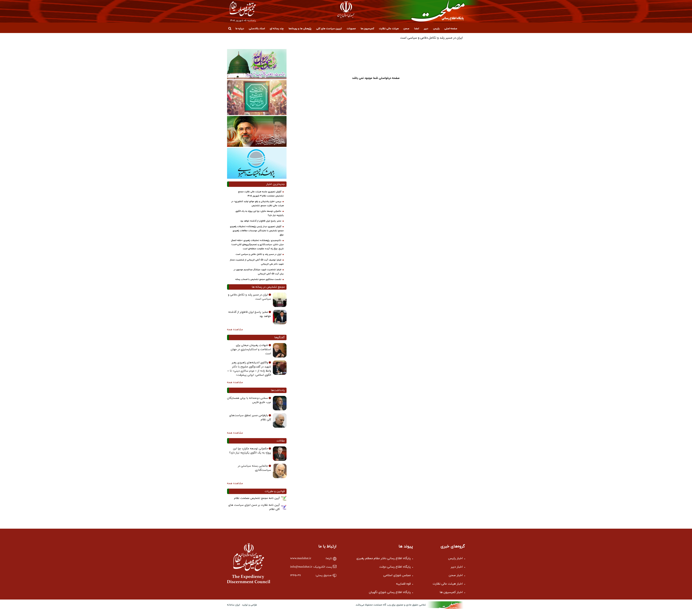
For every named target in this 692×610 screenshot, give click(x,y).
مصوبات (351, 28)
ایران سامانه (233, 605)
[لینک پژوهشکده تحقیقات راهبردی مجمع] (257, 163)
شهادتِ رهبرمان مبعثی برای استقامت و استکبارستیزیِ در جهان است (251, 349)
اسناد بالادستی (257, 28)
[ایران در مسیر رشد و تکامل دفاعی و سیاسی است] (280, 300)
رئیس (436, 28)
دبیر (426, 28)
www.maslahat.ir (300, 558)
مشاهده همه (235, 330)
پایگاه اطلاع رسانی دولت (395, 567)
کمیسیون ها (367, 28)
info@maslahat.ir (301, 567)
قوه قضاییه (403, 584)
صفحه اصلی (450, 28)
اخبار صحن (456, 575)
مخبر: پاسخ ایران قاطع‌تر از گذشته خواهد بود (260, 221)
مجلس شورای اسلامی (397, 575)
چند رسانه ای (277, 28)
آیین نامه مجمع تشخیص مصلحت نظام (257, 498)
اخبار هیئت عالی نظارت (448, 584)
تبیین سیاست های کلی (329, 28)
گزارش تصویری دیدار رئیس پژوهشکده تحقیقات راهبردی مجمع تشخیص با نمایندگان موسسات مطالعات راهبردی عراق (257, 230)
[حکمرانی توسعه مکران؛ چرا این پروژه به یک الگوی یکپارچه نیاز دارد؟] (280, 453)
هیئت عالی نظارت (389, 28)
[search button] (229, 28)
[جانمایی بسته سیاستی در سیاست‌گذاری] (280, 471)
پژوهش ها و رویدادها (300, 28)
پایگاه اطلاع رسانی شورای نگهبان (390, 592)
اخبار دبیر (457, 567)
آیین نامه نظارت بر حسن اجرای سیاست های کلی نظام (254, 507)
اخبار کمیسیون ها (451, 592)
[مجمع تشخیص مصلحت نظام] (431, 11)
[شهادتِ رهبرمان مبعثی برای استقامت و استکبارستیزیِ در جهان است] (280, 350)
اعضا (416, 28)
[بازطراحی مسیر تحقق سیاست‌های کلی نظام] (280, 420)
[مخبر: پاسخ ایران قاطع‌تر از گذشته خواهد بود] (280, 317)
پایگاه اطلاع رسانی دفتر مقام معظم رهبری (383, 558)
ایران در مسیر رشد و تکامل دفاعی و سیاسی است (258, 254)
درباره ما (239, 28)
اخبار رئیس (455, 558)
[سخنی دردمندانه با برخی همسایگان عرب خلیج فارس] (280, 403)
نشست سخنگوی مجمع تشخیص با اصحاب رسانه (258, 279)
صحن (406, 28)
